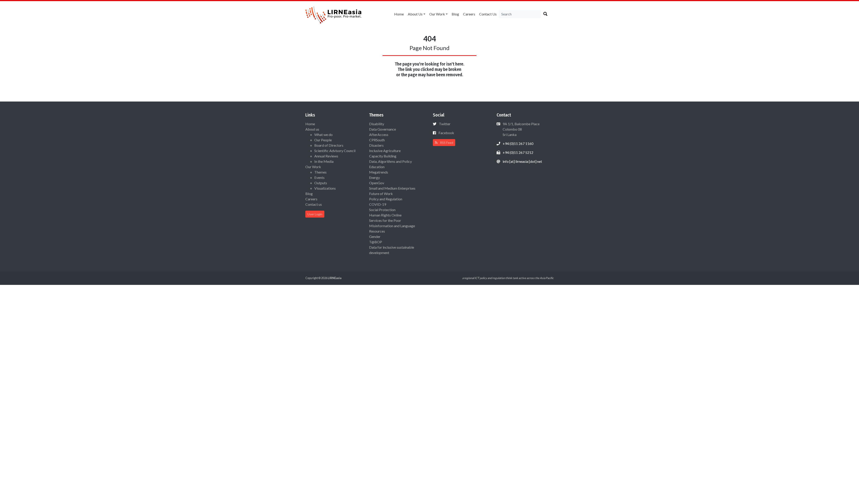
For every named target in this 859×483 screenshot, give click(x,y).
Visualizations (325, 188)
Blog (455, 14)
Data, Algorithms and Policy (390, 161)
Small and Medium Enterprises (392, 188)
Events (319, 177)
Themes (320, 172)
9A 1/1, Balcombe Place (521, 129)
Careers (469, 14)
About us (415, 14)
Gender (375, 236)
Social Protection (382, 210)
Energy (374, 177)
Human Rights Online (385, 215)
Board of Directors (328, 145)
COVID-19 (377, 204)
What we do (323, 134)
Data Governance (382, 129)
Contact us (488, 14)
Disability (376, 124)
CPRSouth (377, 140)
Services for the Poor (385, 220)
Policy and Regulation (385, 199)
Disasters (376, 145)
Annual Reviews (326, 156)
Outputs (320, 183)
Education (377, 167)
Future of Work (381, 193)
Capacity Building (382, 156)
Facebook (446, 133)
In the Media (324, 161)
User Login (314, 214)
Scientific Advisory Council (334, 150)
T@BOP (375, 242)
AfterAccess (378, 134)
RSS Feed (446, 142)
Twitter (445, 124)
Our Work (437, 14)
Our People (323, 140)
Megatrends (378, 172)
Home (399, 14)
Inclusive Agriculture (385, 150)
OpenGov (376, 183)
